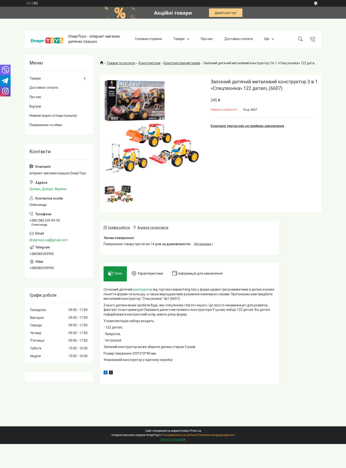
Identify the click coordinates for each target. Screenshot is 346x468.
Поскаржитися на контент (179, 435)
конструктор (142, 289)
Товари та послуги (121, 63)
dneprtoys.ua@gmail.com (48, 240)
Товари (179, 39)
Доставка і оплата (238, 39)
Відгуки (35, 106)
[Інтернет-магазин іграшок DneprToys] (47, 39)
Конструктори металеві (182, 63)
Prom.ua (195, 430)
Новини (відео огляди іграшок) (53, 115)
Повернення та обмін (45, 125)
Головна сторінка (148, 39)
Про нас (207, 39)
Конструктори (149, 63)
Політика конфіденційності (217, 435)
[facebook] (106, 373)
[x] (111, 373)
